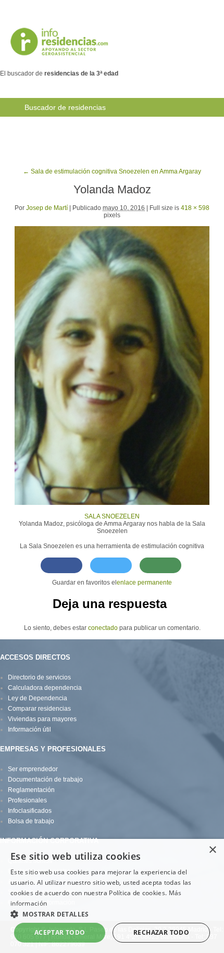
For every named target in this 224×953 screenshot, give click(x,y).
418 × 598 (195, 208)
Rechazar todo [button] (161, 932)
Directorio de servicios (39, 677)
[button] (112, 914)
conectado (103, 628)
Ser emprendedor (33, 769)
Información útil (29, 729)
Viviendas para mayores (42, 719)
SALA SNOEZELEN (112, 516)
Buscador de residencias (65, 107)
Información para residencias (72, 126)
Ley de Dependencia (37, 698)
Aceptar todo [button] (59, 932)
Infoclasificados (30, 810)
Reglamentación (31, 790)
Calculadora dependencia (45, 687)
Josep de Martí (47, 208)
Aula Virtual (42, 145)
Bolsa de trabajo (162, 126)
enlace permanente (144, 582)
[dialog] (112, 896)
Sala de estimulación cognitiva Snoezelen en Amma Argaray (112, 171)
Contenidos (96, 145)
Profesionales (27, 800)
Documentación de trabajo (45, 779)
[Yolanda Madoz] (112, 364)
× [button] (212, 850)
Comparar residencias (39, 708)
